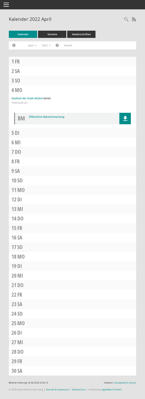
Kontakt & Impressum (57, 389)
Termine (52, 34)
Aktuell (68, 45)
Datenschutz (78, 389)
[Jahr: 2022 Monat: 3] (14, 45)
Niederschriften (81, 34)
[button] (125, 118)
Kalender (23, 34)
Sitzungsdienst (125, 382)
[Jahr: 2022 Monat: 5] (57, 45)
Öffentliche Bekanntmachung (46, 116)
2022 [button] (45, 45)
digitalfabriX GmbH (111, 389)
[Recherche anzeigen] (126, 19)
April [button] (31, 45)
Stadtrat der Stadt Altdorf (27, 98)
